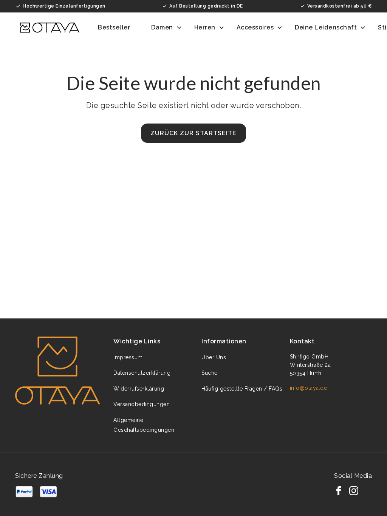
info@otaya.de (308, 388)
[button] (118, 27)
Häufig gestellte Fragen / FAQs (241, 389)
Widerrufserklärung (138, 389)
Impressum (128, 357)
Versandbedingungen (141, 404)
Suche (209, 373)
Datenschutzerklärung (141, 373)
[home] (49, 28)
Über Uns (213, 357)
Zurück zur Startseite (193, 133)
